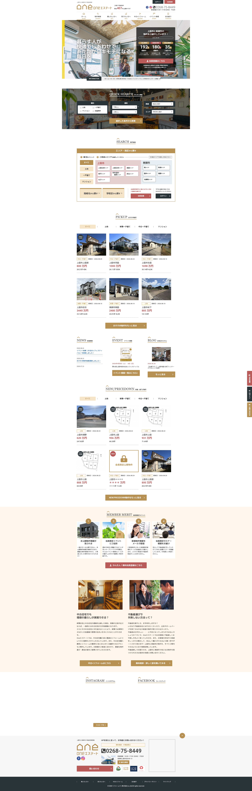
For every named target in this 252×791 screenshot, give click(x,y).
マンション (86, 182)
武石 (130, 174)
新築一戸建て (125, 227)
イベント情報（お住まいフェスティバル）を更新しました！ (89, 352)
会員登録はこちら (157, 61)
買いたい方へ (85, 781)
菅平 (101, 174)
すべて (86, 162)
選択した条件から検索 (125, 121)
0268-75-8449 (165, 7)
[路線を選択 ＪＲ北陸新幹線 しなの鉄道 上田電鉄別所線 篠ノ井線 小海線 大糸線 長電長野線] (162, 103)
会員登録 (170, 2)
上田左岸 (117, 168)
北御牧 (148, 179)
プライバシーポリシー (150, 781)
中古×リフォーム (118, 781)
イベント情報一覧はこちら (125, 373)
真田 (130, 168)
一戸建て (86, 175)
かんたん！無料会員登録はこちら (127, 565)
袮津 (161, 167)
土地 (86, 169)
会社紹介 (134, 781)
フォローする (100, 725)
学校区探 (113, 193)
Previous (65, 50)
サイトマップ (167, 781)
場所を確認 (124, 762)
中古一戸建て (144, 227)
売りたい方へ (101, 781)
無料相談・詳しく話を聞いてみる (150, 663)
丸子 (101, 180)
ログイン (158, 2)
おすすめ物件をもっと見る (125, 325)
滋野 (161, 173)
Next (186, 50)
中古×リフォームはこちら (99, 663)
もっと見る (160, 374)
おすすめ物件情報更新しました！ (89, 361)
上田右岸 (103, 168)
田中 (147, 173)
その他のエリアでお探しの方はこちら (160, 157)
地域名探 (91, 193)
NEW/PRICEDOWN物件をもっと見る (125, 497)
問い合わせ (94, 768)
